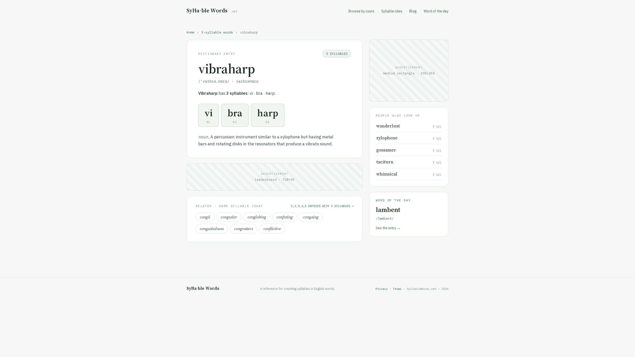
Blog (413, 11)
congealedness (212, 228)
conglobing (257, 217)
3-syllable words (217, 32)
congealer (229, 217)
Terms (397, 289)
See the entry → (388, 228)
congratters (243, 228)
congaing (310, 217)
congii (205, 217)
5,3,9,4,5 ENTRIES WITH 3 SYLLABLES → (322, 206)
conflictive (272, 228)
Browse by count (361, 11)
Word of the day (436, 11)
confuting (285, 217)
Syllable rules (391, 11)
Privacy (382, 289)
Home (190, 32)
